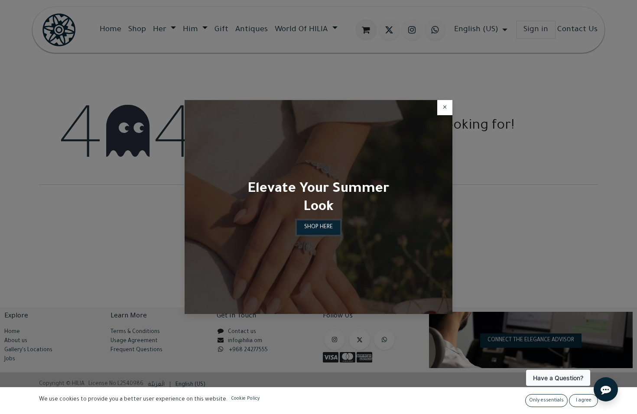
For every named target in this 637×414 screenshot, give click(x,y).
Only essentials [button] (546, 400)
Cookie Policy (245, 398)
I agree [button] (584, 400)
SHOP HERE (318, 227)
